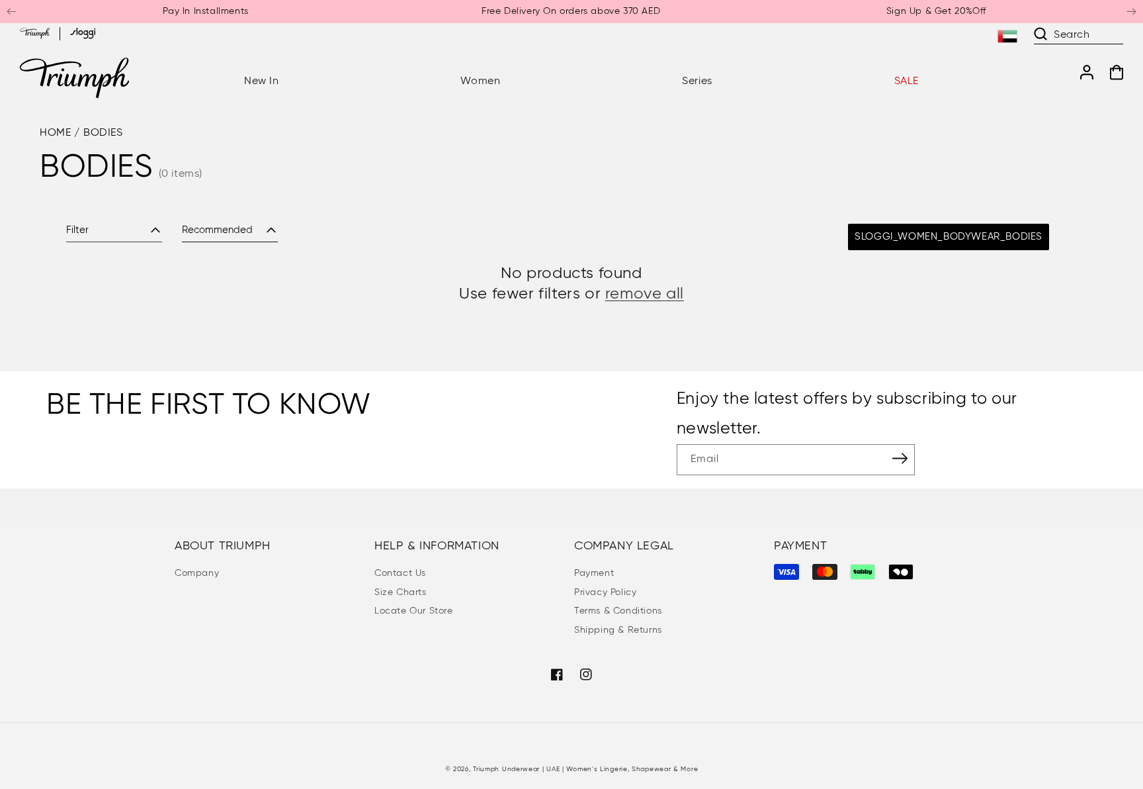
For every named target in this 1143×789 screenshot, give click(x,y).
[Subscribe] (900, 458)
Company (197, 573)
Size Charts (400, 592)
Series (697, 81)
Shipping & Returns (618, 630)
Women (480, 81)
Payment (594, 573)
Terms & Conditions (618, 611)
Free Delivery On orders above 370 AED (571, 11)
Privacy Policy (605, 592)
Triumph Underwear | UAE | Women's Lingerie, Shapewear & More (585, 769)
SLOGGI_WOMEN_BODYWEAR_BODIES (948, 237)
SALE (906, 81)
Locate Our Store (413, 611)
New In (261, 81)
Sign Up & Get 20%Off (936, 11)
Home (55, 133)
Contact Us (400, 573)
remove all (644, 294)
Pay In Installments (205, 11)
